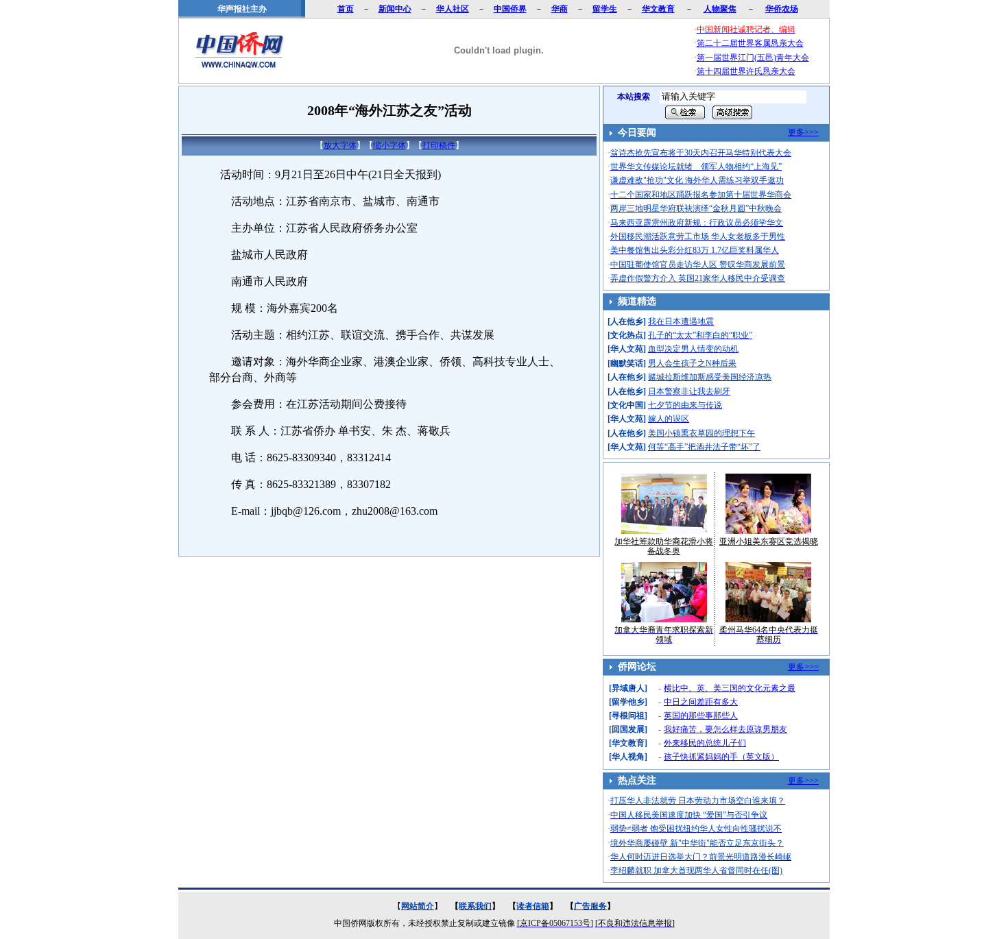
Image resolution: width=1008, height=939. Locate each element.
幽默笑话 (626, 363)
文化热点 (626, 335)
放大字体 (340, 145)
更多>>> (803, 132)
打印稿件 (438, 145)
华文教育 (628, 743)
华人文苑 (626, 349)
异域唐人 (628, 688)
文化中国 (626, 405)
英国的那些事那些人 (701, 715)
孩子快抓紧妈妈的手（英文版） (721, 756)
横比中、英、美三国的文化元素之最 (729, 688)
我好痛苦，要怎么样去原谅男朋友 (725, 729)
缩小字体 (389, 145)
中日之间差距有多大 (701, 702)
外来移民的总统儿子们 (705, 743)
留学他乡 (628, 702)
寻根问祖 (628, 715)
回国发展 (628, 729)
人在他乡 (626, 321)
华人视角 (628, 756)
